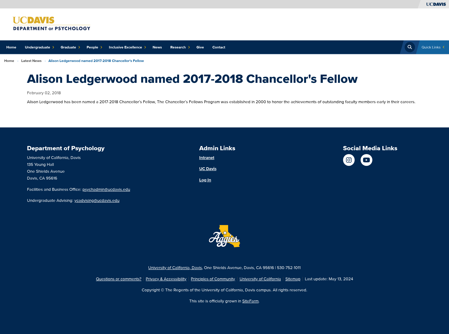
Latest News (31, 60)
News (157, 47)
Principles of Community (213, 279)
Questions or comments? (118, 279)
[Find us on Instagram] (349, 160)
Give (200, 47)
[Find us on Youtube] (366, 160)
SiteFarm (250, 301)
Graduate (68, 47)
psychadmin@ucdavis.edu (106, 189)
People (92, 47)
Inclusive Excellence (125, 47)
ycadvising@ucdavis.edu (96, 200)
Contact (218, 47)
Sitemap (292, 279)
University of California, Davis (175, 267)
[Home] (59, 24)
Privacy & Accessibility (166, 279)
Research (178, 47)
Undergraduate (37, 47)
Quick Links (431, 47)
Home (11, 47)
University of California (260, 279)
